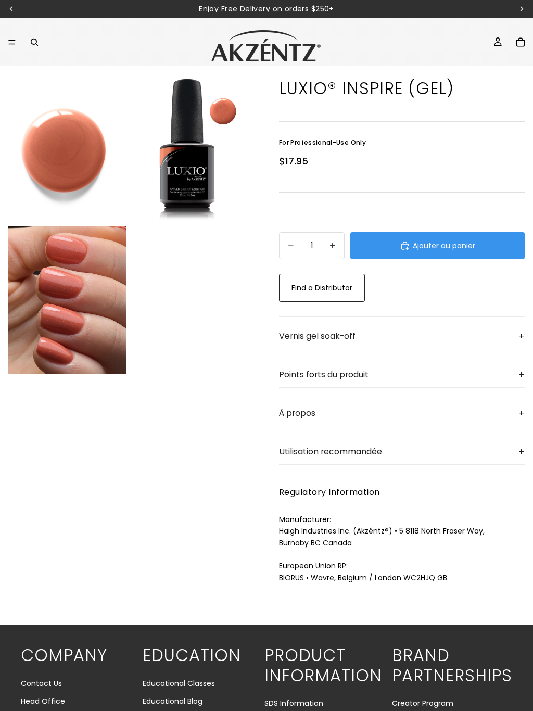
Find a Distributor (321, 288)
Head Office (43, 701)
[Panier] (520, 42)
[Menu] (12, 42)
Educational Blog (172, 701)
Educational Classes (179, 683)
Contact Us (41, 683)
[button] (402, 336)
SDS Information (293, 703)
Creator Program (422, 703)
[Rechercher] (34, 42)
